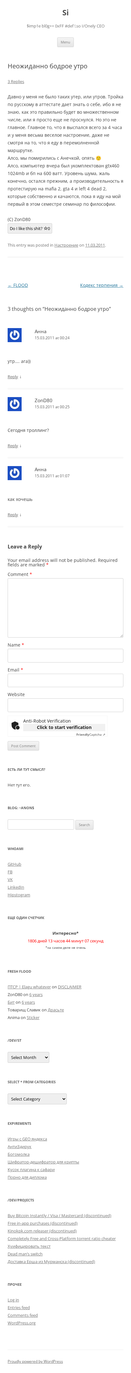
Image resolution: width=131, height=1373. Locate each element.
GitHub (14, 864)
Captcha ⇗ (90, 734)
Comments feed (23, 1315)
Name (16, 645)
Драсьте (56, 1010)
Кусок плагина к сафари (31, 1169)
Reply (13, 377)
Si (65, 13)
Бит (11, 1002)
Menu (65, 42)
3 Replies (16, 81)
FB (10, 872)
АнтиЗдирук (19, 1146)
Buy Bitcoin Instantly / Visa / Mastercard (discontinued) (59, 1215)
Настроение (66, 245)
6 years (36, 994)
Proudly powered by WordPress (35, 1361)
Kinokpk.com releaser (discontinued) (42, 1231)
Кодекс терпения (101, 285)
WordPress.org (22, 1323)
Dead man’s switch (25, 1254)
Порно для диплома (27, 1177)
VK (10, 879)
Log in (13, 1300)
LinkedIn (16, 887)
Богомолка (19, 1154)
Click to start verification (64, 727)
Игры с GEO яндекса (27, 1139)
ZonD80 (43, 400)
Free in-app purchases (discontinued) (43, 1223)
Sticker (33, 1017)
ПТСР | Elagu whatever (29, 987)
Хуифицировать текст (29, 1246)
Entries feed (19, 1307)
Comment (20, 574)
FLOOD (18, 285)
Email (15, 670)
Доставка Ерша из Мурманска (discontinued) (51, 1261)
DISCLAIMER (69, 987)
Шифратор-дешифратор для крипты (43, 1162)
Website (16, 694)
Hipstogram (19, 895)
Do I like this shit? (30, 228)
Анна (40, 331)
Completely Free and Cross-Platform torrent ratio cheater (62, 1238)
